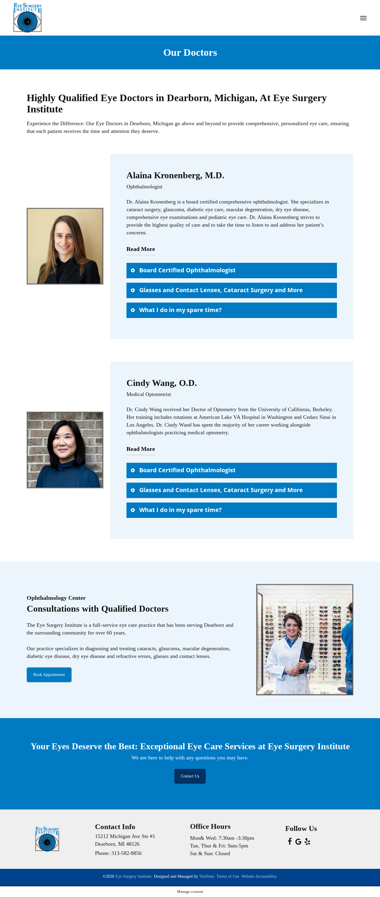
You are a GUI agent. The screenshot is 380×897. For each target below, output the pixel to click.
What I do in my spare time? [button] (180, 310)
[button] (363, 18)
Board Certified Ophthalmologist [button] (187, 270)
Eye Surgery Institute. (134, 876)
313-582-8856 (126, 853)
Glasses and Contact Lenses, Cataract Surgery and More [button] (221, 290)
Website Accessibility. (259, 876)
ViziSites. (207, 876)
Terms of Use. (228, 876)
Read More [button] (140, 249)
